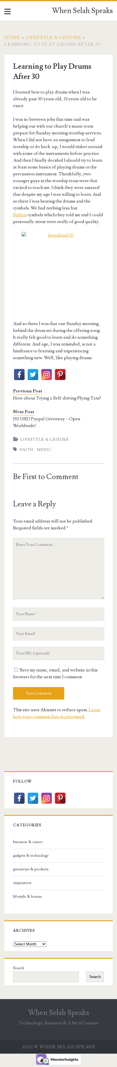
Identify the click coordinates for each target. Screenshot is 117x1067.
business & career (28, 842)
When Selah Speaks (82, 11)
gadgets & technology (31, 855)
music (44, 450)
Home (12, 37)
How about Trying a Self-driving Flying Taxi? (57, 398)
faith (27, 450)
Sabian (19, 215)
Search (18, 968)
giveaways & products (31, 869)
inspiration (22, 883)
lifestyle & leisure (53, 37)
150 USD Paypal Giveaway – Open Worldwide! (46, 422)
